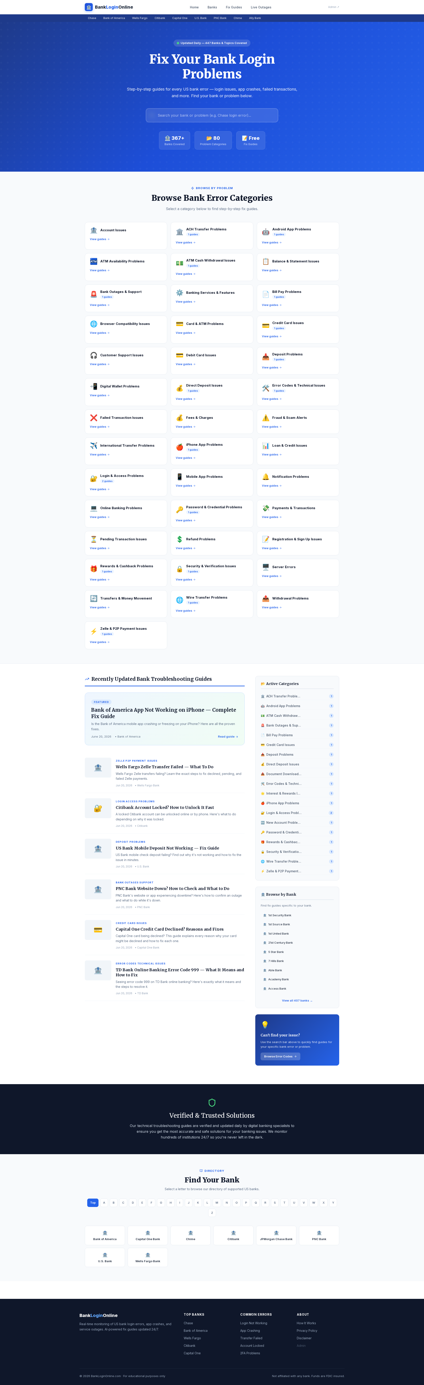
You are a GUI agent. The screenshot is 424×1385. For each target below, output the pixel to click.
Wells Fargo (140, 18)
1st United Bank (276, 933)
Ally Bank (255, 18)
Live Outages (261, 7)
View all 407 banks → (297, 1000)
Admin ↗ (333, 7)
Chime (238, 18)
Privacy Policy (307, 1330)
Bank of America (114, 18)
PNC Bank (220, 18)
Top (93, 1202)
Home (194, 7)
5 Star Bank (273, 952)
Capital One (179, 18)
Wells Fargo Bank (147, 1257)
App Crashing (250, 1330)
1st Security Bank (277, 915)
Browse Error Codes (278, 1056)
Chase (92, 18)
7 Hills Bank (273, 961)
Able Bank (272, 970)
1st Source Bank (276, 924)
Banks (212, 7)
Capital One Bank (148, 1235)
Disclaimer (304, 1338)
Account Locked (252, 1345)
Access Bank (274, 988)
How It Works (306, 1323)
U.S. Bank (201, 18)
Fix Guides (234, 7)
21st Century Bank (278, 942)
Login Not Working (253, 1323)
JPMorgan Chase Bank (276, 1235)
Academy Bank (276, 979)
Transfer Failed (251, 1338)
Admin (301, 1345)
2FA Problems (250, 1353)
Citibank (160, 18)
